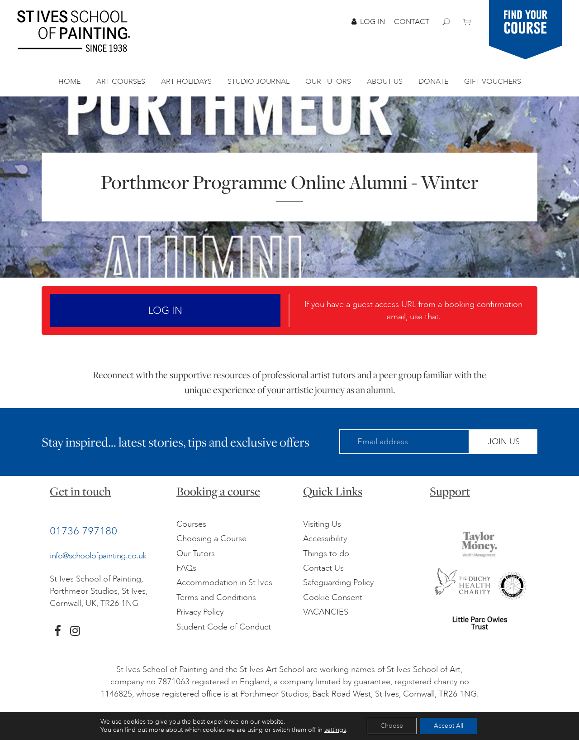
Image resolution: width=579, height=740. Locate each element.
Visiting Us (322, 524)
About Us (385, 81)
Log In (372, 21)
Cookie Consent (332, 597)
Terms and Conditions (216, 597)
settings (335, 730)
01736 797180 (83, 530)
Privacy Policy (199, 612)
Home (69, 81)
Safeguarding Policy (338, 582)
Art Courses (120, 81)
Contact (411, 21)
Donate (433, 81)
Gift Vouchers (492, 81)
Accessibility (325, 538)
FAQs (186, 568)
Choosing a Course (211, 538)
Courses (191, 524)
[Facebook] (58, 630)
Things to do (326, 553)
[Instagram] (75, 630)
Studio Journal (259, 81)
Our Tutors (328, 81)
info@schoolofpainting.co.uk (98, 556)
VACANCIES (325, 612)
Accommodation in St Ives (224, 582)
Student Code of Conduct (223, 627)
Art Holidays (186, 81)
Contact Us (323, 568)
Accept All (448, 726)
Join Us (504, 442)
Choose (391, 726)
